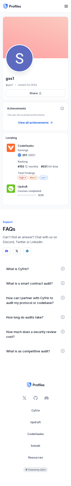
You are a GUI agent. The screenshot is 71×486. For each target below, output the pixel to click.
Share (34, 93)
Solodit (35, 445)
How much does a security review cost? (31, 334)
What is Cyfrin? (17, 269)
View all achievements (33, 122)
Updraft (35, 422)
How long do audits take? (24, 317)
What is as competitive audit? (28, 351)
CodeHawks (35, 434)
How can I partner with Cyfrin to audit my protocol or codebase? (30, 300)
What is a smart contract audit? (29, 283)
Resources (35, 457)
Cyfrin (35, 410)
